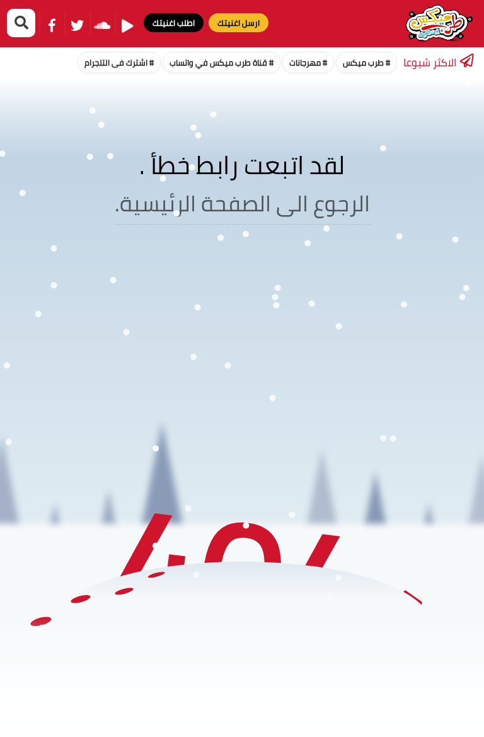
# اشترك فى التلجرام (119, 62)
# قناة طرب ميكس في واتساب (222, 62)
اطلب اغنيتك (174, 22)
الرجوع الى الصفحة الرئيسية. (242, 203)
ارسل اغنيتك (238, 22)
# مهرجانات (308, 62)
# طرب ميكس (366, 62)
